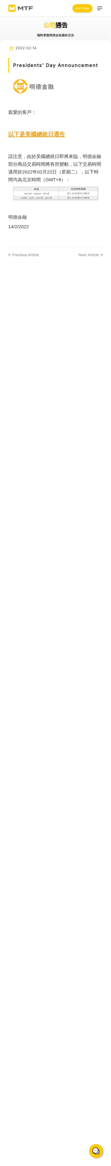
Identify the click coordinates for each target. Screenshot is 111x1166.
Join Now (82, 8)
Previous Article (25, 255)
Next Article (89, 255)
